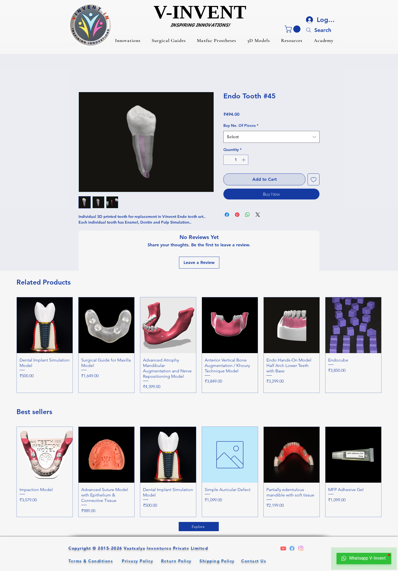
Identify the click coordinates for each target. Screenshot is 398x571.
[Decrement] (227, 159)
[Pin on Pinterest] (237, 214)
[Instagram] (303, 548)
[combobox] (271, 137)
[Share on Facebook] (227, 214)
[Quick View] (45, 325)
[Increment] (244, 159)
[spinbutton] (236, 159)
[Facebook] (292, 548)
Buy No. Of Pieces (240, 125)
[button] (127, 40)
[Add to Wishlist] (313, 179)
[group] (199, 345)
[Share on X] (258, 214)
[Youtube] (280, 548)
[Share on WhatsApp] (247, 214)
